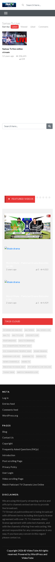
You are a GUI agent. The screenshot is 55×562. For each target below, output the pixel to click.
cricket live (32, 335)
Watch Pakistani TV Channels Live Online (23, 484)
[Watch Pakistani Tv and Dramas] (9, 5)
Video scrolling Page (12, 478)
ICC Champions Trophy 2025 (17, 351)
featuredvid (9, 341)
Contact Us (8, 437)
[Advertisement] (27, 91)
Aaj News (29, 330)
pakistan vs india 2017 (14, 367)
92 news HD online (12, 330)
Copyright (7, 443)
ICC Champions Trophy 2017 (17, 346)
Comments (43, 27)
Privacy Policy (9, 467)
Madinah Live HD (11, 356)
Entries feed (8, 403)
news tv (26, 362)
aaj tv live (17, 335)
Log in (5, 398)
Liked (33, 27)
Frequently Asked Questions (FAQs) (20, 449)
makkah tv (28, 356)
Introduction (8, 455)
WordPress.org (10, 415)
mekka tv (41, 356)
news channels (11, 362)
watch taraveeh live (27, 372)
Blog (4, 431)
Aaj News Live (43, 330)
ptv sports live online (39, 367)
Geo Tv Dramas (26, 341)
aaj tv (6, 335)
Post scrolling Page (12, 461)
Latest (14, 27)
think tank (8, 372)
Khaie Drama (40, 351)
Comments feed (10, 409)
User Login (7, 472)
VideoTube (32, 550)
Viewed (24, 27)
